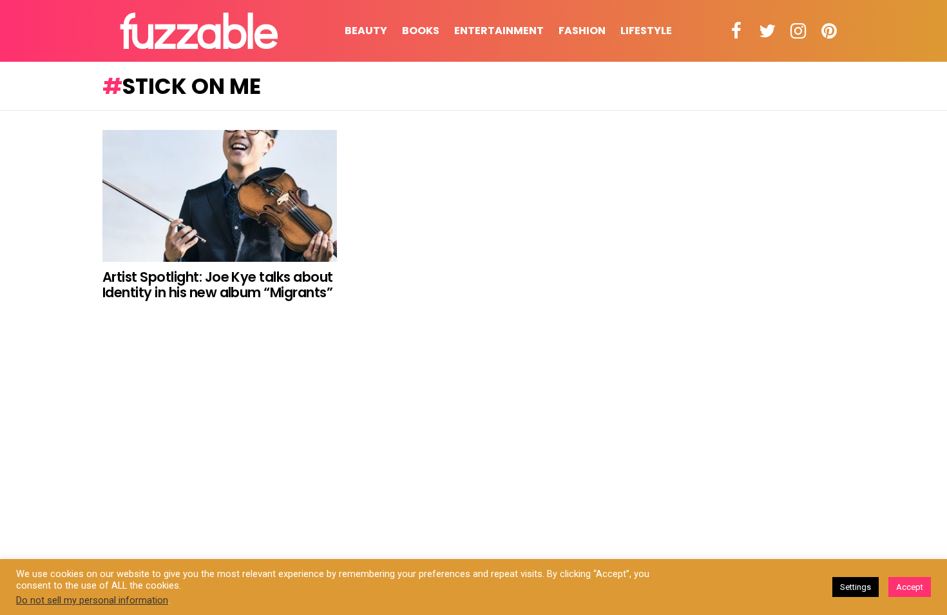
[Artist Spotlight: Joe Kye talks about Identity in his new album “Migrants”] (219, 196)
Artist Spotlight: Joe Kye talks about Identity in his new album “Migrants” (217, 285)
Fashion (582, 30)
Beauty (366, 30)
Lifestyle (646, 30)
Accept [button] (909, 587)
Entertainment (499, 30)
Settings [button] (855, 587)
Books (420, 30)
